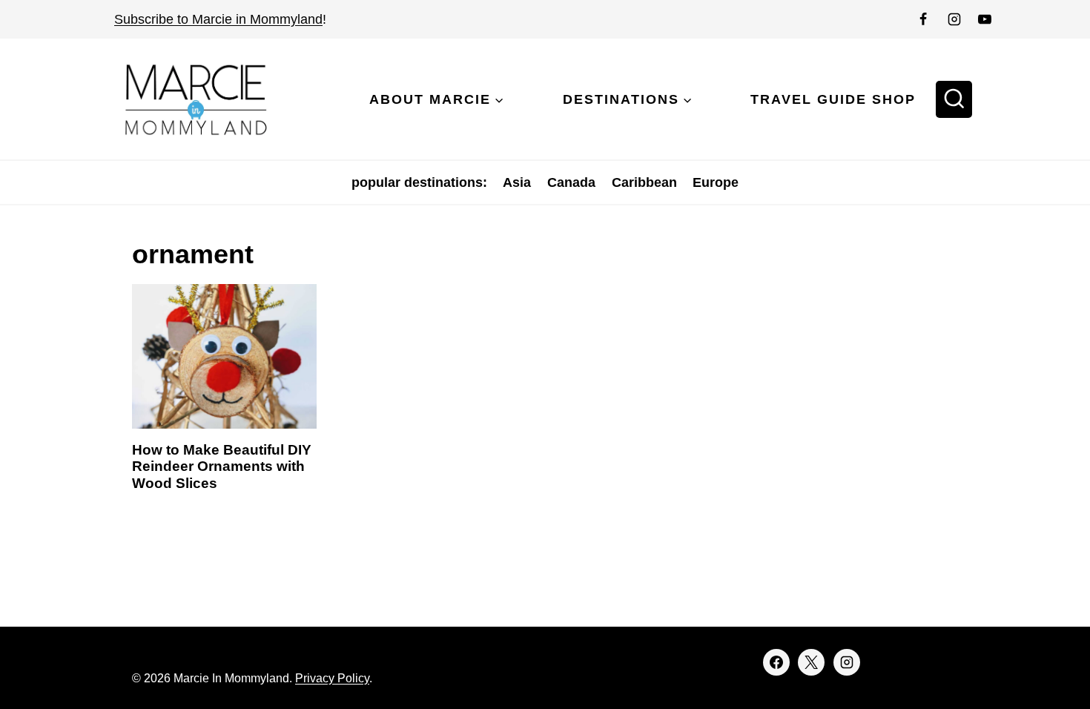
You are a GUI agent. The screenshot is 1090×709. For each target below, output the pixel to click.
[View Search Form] (954, 99)
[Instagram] (954, 19)
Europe (716, 182)
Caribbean (644, 182)
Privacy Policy (332, 678)
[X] (811, 662)
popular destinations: (419, 182)
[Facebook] (923, 19)
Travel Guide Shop (833, 99)
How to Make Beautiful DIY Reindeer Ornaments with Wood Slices (221, 467)
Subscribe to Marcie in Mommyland (218, 19)
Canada (571, 182)
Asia (517, 182)
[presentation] (224, 356)
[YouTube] (984, 19)
